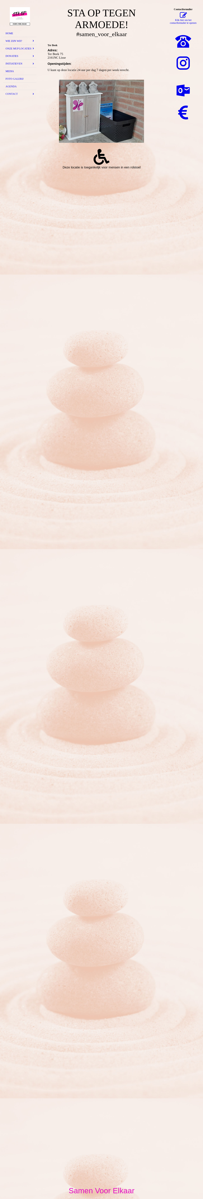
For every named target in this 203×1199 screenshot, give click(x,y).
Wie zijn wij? (14, 41)
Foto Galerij (14, 78)
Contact (12, 94)
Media (10, 71)
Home (9, 33)
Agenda (11, 86)
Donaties (12, 56)
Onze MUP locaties (18, 48)
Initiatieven (14, 63)
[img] (20, 16)
